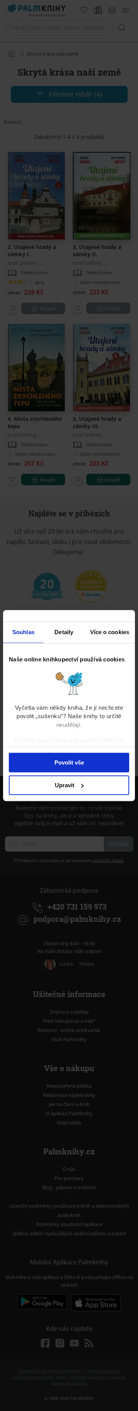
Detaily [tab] (63, 632)
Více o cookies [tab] (109, 632)
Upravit (64, 785)
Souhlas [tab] (23, 632)
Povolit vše (69, 762)
